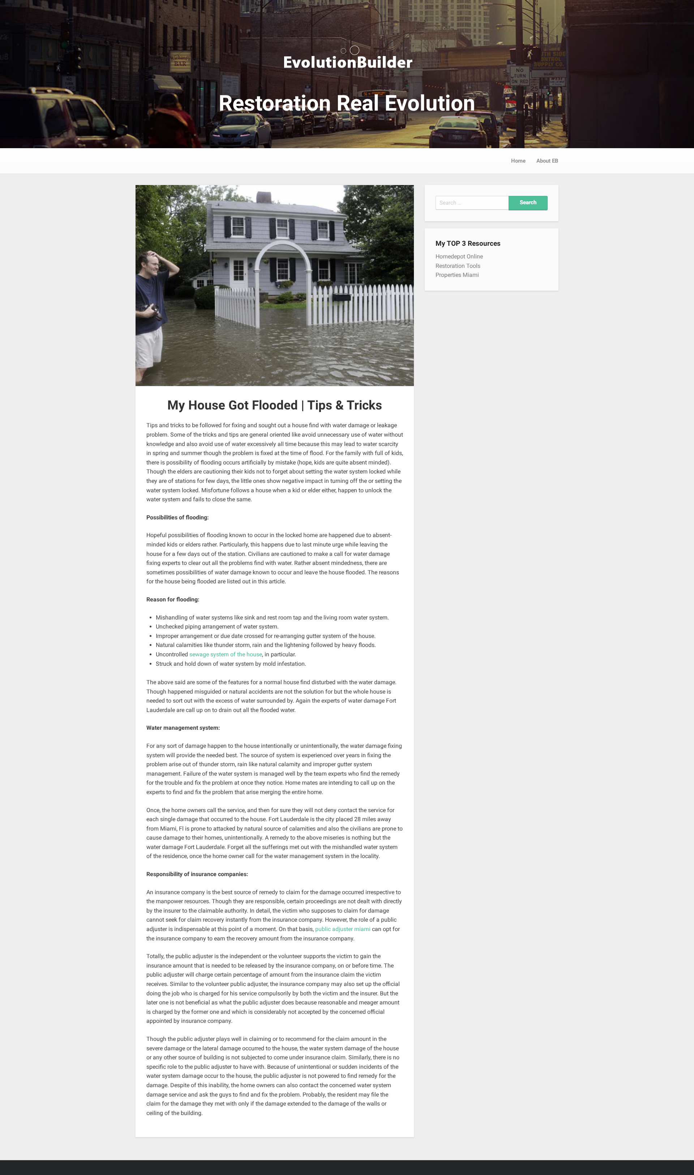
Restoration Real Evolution (347, 103)
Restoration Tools (458, 265)
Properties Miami (457, 274)
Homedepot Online (459, 256)
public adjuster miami (342, 929)
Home (518, 161)
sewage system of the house (225, 654)
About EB (547, 161)
